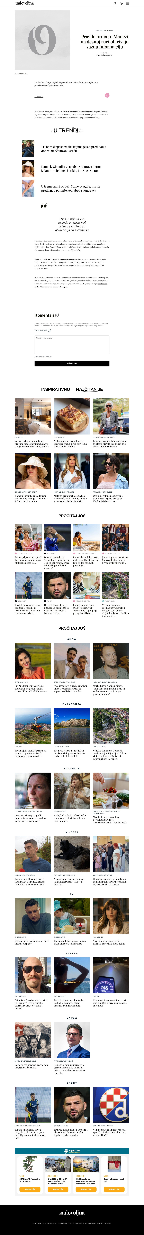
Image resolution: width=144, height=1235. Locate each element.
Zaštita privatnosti (76, 1223)
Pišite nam (37, 1223)
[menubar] (121, 3)
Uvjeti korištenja (49, 1223)
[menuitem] (121, 3)
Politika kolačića (104, 1223)
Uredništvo (62, 1223)
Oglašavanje (90, 1223)
